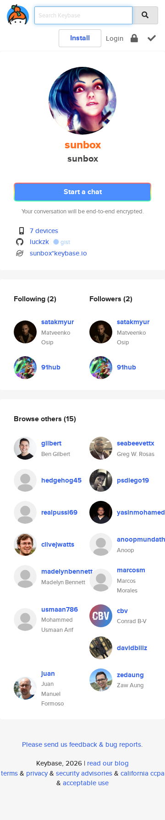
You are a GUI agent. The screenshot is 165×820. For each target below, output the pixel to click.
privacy (37, 773)
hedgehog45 (61, 480)
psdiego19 (133, 480)
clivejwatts (57, 544)
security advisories (84, 773)
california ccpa (143, 773)
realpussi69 (59, 512)
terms (9, 773)
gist (64, 242)
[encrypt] (134, 38)
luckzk (39, 241)
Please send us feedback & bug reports (81, 744)
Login (114, 38)
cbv (122, 611)
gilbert (51, 443)
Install (80, 38)
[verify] (152, 38)
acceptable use (86, 782)
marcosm (131, 570)
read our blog (108, 763)
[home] (18, 12)
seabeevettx (135, 443)
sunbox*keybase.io (58, 253)
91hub (50, 367)
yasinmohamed (141, 512)
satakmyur (57, 322)
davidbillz (132, 648)
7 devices (44, 230)
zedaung (130, 675)
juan (48, 673)
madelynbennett (67, 571)
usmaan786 (59, 609)
